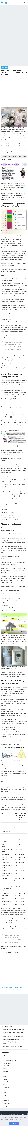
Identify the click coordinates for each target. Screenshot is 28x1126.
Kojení (4, 1068)
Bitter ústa (5, 1071)
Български (12, 1114)
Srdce (4, 1084)
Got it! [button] (14, 1123)
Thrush (4, 1092)
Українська (4, 1114)
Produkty (5, 1074)
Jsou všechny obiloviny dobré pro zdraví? (13, 1046)
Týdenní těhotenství (8, 1066)
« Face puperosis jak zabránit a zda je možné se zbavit (7, 989)
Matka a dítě (6, 1082)
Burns (4, 1055)
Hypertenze (6, 1100)
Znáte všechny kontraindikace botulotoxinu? (14, 1039)
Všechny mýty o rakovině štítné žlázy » (20, 989)
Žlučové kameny (7, 1063)
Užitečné (5, 1079)
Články (4, 1057)
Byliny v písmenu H (7, 1103)
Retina (4, 1095)
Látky (4, 1076)
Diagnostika (5, 67)
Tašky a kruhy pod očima (9, 1060)
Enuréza (5, 1098)
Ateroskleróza (6, 1087)
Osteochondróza (7, 1090)
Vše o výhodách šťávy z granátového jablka (13, 1029)
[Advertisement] (14, 20)
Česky (19, 1114)
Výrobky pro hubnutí (8, 1106)
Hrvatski (25, 1114)
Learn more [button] (21, 1119)
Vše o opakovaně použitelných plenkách (13, 1036)
